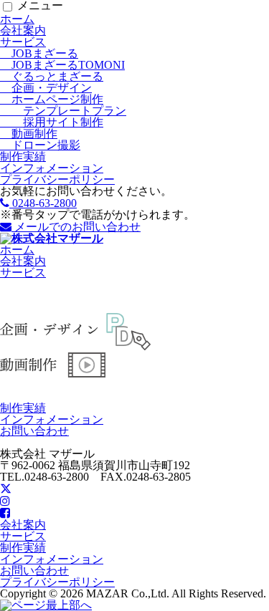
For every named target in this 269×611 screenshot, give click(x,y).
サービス (23, 42)
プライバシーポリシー (57, 179)
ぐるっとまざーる (51, 76)
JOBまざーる (39, 53)
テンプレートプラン (63, 111)
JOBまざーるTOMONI (62, 65)
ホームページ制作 (51, 99)
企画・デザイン (46, 88)
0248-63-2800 (43, 203)
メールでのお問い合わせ (76, 227)
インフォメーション (51, 168)
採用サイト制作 (51, 122)
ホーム (17, 19)
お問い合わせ (34, 431)
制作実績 (23, 156)
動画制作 (28, 134)
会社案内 (23, 30)
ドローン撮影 (40, 145)
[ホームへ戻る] (51, 238)
